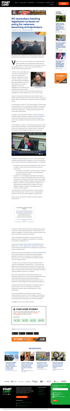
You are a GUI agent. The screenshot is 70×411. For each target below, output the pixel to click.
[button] (18, 3)
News (16, 2)
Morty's (27, 329)
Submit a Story (50, 2)
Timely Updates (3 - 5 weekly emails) (58, 395)
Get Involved (40, 2)
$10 (23, 320)
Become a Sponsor (42, 393)
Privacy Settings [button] (28, 409)
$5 (15, 320)
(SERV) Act (42, 116)
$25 (32, 320)
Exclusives (23, 2)
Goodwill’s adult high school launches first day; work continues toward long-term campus (57, 365)
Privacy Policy (34, 409)
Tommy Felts (9, 370)
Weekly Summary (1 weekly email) (59, 397)
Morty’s (20, 78)
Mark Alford (23, 329)
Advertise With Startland (41, 391)
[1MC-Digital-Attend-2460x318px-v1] (29, 339)
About (52, 4)
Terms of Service (44, 409)
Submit (55, 400)
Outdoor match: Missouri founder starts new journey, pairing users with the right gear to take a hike (60, 27)
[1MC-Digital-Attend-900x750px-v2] (61, 73)
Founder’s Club (41, 389)
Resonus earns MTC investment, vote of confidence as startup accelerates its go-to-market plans (42, 365)
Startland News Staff (28, 30)
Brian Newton (18, 329)
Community (31, 2)
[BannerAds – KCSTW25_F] (29, 12)
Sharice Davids (33, 329)
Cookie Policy (39, 409)
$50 (40, 320)
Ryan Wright (24, 370)
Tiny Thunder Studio (22, 409)
